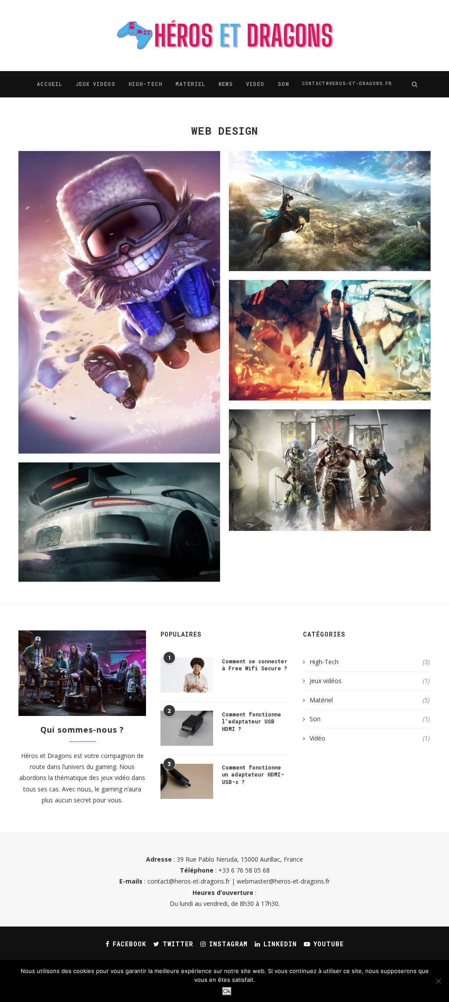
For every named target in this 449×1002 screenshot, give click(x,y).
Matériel (190, 83)
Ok (227, 991)
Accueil (49, 83)
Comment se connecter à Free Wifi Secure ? (255, 665)
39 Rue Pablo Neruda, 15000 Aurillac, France (240, 859)
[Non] (438, 981)
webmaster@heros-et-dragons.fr (283, 881)
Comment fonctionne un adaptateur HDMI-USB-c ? (253, 775)
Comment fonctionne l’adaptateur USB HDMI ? (251, 722)
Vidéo (255, 83)
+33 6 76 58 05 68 (244, 870)
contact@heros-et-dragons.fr (347, 83)
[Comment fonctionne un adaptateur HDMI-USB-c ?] (186, 781)
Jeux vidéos (95, 83)
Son (283, 83)
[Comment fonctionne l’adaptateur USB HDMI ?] (186, 728)
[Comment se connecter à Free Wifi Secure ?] (186, 675)
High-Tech (145, 83)
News (225, 83)
